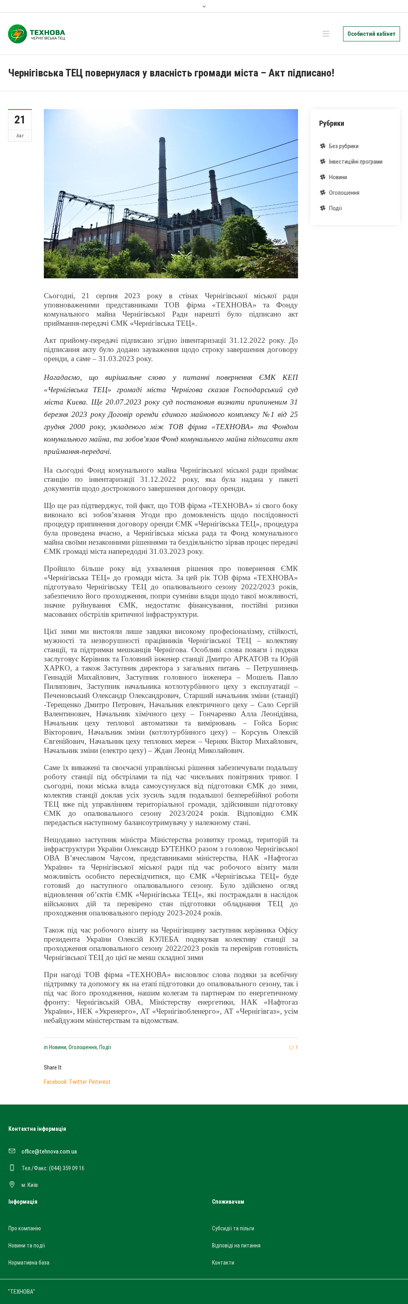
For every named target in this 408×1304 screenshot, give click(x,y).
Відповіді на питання (236, 1245)
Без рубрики (344, 146)
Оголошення (83, 1047)
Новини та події (26, 1245)
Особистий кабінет (371, 34)
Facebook (55, 1081)
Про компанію (24, 1228)
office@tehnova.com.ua (49, 1151)
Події (105, 1047)
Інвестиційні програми (355, 161)
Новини (57, 1047)
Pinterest (100, 1081)
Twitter (78, 1081)
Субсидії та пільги (233, 1228)
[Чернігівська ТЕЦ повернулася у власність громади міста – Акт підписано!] (171, 193)
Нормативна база (28, 1262)
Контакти (223, 1262)
